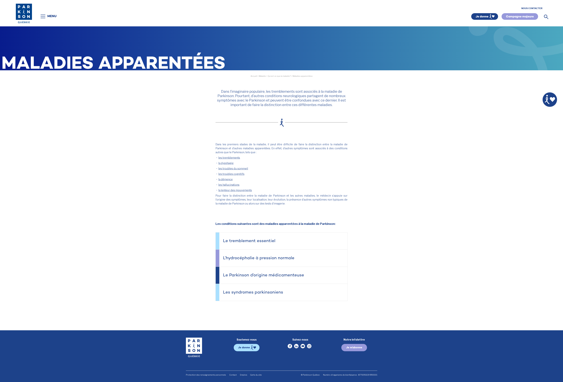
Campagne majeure (520, 16)
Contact (233, 375)
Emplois (243, 375)
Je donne (482, 16)
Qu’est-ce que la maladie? (279, 76)
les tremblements (229, 157)
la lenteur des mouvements (235, 190)
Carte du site (256, 375)
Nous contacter (531, 8)
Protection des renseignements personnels (206, 375)
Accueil (254, 76)
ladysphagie (226, 163)
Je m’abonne (354, 347)
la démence (225, 179)
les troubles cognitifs (231, 173)
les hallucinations (228, 184)
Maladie (262, 76)
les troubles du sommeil (233, 168)
